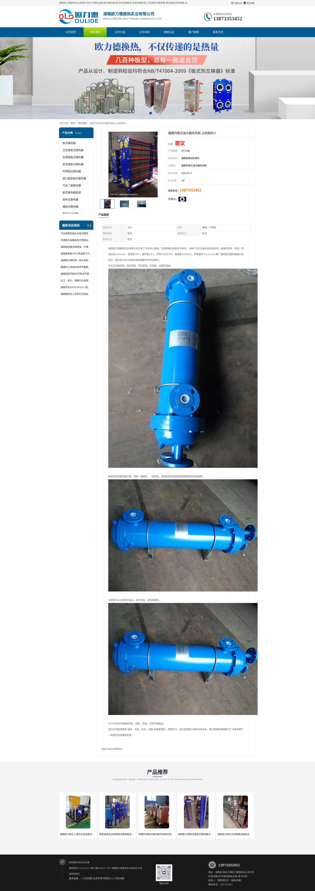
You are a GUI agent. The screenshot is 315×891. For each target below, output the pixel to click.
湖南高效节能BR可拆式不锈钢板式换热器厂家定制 (76, 274)
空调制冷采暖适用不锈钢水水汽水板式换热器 (76, 240)
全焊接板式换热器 (73, 157)
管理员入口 (109, 878)
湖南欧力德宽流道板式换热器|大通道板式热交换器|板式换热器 (170, 834)
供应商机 (95, 32)
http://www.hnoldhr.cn (112, 749)
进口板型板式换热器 (74, 178)
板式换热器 (69, 143)
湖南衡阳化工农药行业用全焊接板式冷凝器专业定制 (76, 294)
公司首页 (70, 32)
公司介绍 (120, 32)
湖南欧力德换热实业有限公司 (125, 868)
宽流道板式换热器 (73, 164)
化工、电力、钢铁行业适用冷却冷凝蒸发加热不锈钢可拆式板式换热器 (76, 280)
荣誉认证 (169, 32)
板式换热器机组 (72, 192)
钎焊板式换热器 (72, 171)
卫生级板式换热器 (73, 150)
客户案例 (193, 32)
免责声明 (97, 878)
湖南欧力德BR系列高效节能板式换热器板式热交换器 (244, 834)
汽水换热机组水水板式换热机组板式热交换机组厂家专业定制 (76, 233)
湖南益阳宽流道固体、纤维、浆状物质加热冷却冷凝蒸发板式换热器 (76, 247)
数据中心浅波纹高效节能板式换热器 (76, 267)
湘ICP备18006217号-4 (101, 868)
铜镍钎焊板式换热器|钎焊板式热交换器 (119, 834)
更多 (89, 225)
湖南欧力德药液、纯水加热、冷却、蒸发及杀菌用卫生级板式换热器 (76, 260)
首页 (73, 123)
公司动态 (144, 32)
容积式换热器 (70, 199)
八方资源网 (87, 878)
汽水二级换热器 (72, 185)
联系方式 (218, 32)
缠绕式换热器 (70, 206)
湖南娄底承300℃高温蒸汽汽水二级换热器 (76, 253)
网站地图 (119, 878)
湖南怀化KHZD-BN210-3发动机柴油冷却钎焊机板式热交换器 (76, 287)
